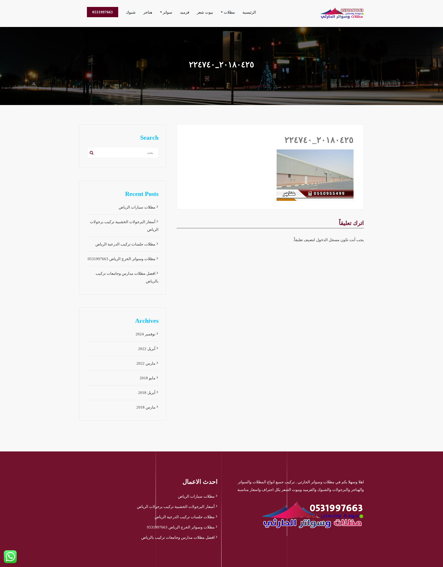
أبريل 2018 (146, 393)
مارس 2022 (145, 363)
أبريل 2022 (146, 349)
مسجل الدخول (327, 240)
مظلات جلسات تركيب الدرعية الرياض (125, 244)
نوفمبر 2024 (145, 334)
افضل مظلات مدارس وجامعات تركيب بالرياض (178, 537)
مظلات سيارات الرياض (137, 207)
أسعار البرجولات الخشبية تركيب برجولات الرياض (176, 507)
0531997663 (102, 12)
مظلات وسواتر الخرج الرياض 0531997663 (121, 259)
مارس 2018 (145, 407)
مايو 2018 (147, 378)
